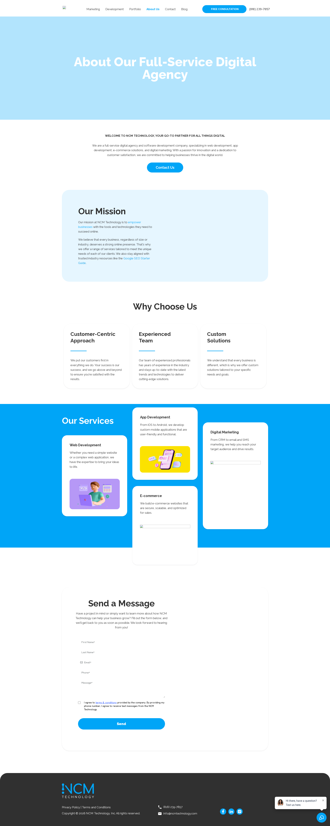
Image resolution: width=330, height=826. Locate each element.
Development (114, 9)
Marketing (93, 9)
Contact (170, 9)
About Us (153, 9)
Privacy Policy (71, 807)
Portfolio (135, 9)
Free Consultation (225, 9)
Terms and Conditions (96, 807)
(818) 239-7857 (259, 9)
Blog (184, 9)
